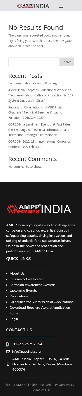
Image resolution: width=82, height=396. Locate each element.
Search (67, 62)
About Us (17, 273)
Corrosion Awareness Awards (33, 285)
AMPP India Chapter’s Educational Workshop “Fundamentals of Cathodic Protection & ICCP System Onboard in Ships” (40, 95)
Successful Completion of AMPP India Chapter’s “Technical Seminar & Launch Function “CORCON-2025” (36, 112)
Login (14, 319)
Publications (19, 296)
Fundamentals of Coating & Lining (32, 83)
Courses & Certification (27, 279)
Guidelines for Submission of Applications (41, 302)
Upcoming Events (23, 290)
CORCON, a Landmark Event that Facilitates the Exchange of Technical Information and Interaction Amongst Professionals (39, 129)
